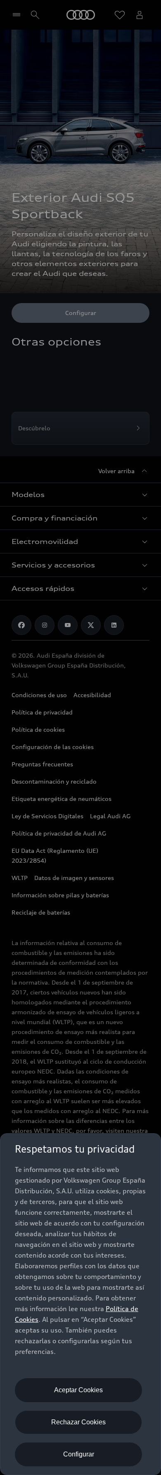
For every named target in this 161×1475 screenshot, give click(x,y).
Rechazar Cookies (78, 1422)
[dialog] (80, 1304)
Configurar (78, 1454)
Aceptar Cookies (78, 1389)
